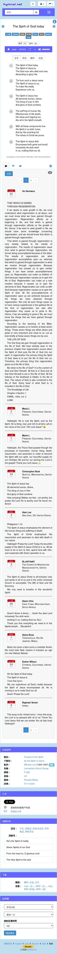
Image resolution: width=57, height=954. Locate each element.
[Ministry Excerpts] (13, 166)
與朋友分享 (16, 811)
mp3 (50, 886)
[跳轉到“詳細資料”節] (54, 22)
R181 (35, 34)
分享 (9, 173)
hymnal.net (32, 949)
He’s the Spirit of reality (17, 840)
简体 (44, 943)
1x (35, 49)
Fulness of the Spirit (33, 756)
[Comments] (5, 166)
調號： (7, 772)
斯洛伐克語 (38, 828)
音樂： (7, 768)
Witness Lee (30, 764)
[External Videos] (20, 166)
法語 (27, 943)
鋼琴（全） (23, 43)
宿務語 (28, 828)
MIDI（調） (41, 889)
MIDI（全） (41, 886)
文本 (16, 57)
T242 (28, 37)
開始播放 (10, 932)
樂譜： (18, 882)
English (18, 943)
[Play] (8, 49)
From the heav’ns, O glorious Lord (22, 853)
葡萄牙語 (29, 831)
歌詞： (7, 764)
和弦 (24, 57)
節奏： (7, 775)
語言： (14, 828)
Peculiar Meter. (31, 779)
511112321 (29, 783)
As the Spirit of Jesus (34, 760)
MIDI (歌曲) (29, 889)
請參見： (13, 835)
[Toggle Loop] (29, 49)
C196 (8, 34)
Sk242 (48, 34)
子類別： (8, 760)
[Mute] (39, 49)
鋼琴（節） (33, 43)
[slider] (46, 49)
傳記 (51, 765)
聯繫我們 (8, 943)
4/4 (25, 775)
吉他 (40, 57)
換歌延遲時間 (10, 920)
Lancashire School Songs (36, 768)
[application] (28, 49)
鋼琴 (32, 57)
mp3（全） (29, 886)
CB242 (15, 34)
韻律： (7, 779)
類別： (7, 756)
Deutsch (35, 943)
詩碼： (7, 783)
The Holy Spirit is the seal (18, 859)
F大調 (27, 772)
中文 (22, 828)
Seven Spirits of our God (18, 847)
